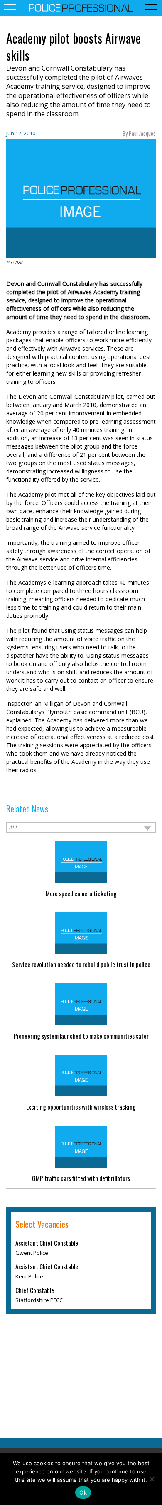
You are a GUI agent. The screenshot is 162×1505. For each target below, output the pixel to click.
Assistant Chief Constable (46, 1242)
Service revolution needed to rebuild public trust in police (81, 964)
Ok (83, 1492)
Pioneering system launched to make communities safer (81, 1035)
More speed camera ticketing (81, 893)
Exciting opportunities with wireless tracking (81, 1106)
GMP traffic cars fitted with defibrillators (81, 1178)
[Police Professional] (81, 7)
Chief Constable (34, 1290)
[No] (151, 1479)
